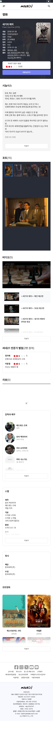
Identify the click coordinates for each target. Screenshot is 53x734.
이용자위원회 (36, 678)
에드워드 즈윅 (12, 50)
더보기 (26, 146)
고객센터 (39, 672)
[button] (45, 171)
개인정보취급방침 (10, 674)
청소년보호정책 (23, 674)
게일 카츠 (8, 508)
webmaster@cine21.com (29, 714)
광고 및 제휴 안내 (29, 672)
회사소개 (18, 672)
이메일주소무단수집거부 (37, 674)
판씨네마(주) (10, 567)
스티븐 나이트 (10, 515)
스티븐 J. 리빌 (10, 518)
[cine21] (26, 6)
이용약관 (16, 678)
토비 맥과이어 (12, 53)
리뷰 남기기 (26, 72)
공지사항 (11, 672)
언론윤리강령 (25, 678)
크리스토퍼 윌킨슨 (12, 521)
